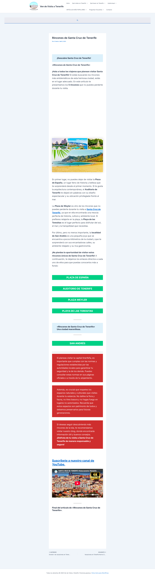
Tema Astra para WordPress (100, 573)
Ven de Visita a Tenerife (52, 6)
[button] (87, 3)
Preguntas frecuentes (95, 10)
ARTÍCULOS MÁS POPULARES (75, 10)
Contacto (109, 10)
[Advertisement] (77, 114)
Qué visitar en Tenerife (79, 3)
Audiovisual (111, 3)
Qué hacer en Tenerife (97, 3)
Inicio (68, 3)
